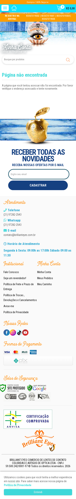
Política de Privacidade (16, 312)
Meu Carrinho (44, 284)
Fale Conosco (11, 272)
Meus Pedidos (45, 278)
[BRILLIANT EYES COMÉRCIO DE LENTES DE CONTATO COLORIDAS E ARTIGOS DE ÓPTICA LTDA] (38, 35)
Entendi (38, 492)
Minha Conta (44, 272)
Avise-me (9, 306)
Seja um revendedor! (15, 278)
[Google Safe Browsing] (36, 388)
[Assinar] (38, 185)
